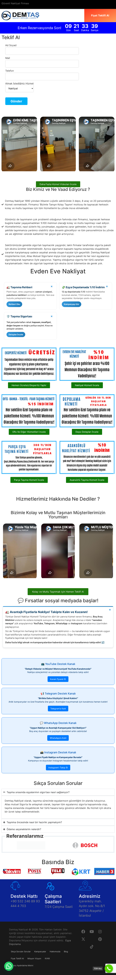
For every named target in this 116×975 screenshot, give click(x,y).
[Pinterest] (100, 939)
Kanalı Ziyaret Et (58, 679)
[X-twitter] (83, 939)
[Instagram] (100, 931)
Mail (7, 58)
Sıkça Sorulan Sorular (21, 951)
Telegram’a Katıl (58, 708)
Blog (66, 951)
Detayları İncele (16, 334)
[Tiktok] (91, 946)
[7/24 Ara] (109, 968)
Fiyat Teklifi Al (17, 958)
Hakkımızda (55, 951)
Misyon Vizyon (34, 958)
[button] (8, 966)
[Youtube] (91, 931)
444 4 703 (18, 906)
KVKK (47, 958)
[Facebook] (83, 931)
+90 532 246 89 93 (25, 901)
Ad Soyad (10, 45)
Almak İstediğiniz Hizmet (19, 83)
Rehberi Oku (14, 304)
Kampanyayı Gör (71, 304)
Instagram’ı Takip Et (58, 767)
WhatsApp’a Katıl (58, 738)
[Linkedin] (91, 939)
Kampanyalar (40, 951)
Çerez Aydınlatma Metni (22, 965)
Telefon (9, 70)
